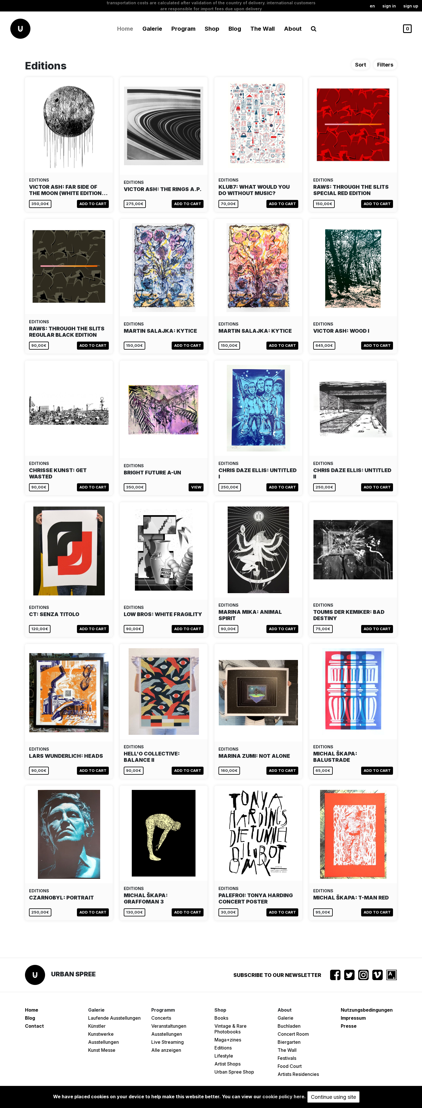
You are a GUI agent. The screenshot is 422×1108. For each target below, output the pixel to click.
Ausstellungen (103, 1042)
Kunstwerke (101, 1034)
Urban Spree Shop (234, 1072)
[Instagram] (363, 974)
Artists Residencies (298, 1074)
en (372, 5)
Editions (223, 1048)
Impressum (353, 1018)
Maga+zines (227, 1040)
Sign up (410, 5)
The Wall (262, 28)
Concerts (161, 1018)
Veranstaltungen (168, 1026)
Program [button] (183, 28)
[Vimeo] (377, 974)
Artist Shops (227, 1064)
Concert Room (293, 1034)
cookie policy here (283, 1096)
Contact (34, 1026)
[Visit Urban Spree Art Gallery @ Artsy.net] (391, 974)
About (293, 28)
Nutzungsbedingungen (367, 1010)
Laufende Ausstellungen (114, 1018)
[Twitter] (349, 974)
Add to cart (93, 203)
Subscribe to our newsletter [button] (277, 975)
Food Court (290, 1066)
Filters (385, 65)
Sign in (389, 5)
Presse (349, 1026)
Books (221, 1018)
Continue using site (333, 1097)
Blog (235, 28)
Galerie (285, 1018)
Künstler (97, 1026)
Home (125, 28)
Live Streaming (167, 1042)
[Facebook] (335, 974)
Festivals (287, 1058)
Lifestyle (223, 1056)
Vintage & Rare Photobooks (230, 1029)
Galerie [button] (152, 28)
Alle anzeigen (166, 1050)
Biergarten (289, 1042)
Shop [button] (212, 28)
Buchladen (289, 1026)
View (196, 487)
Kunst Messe (101, 1050)
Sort (360, 65)
